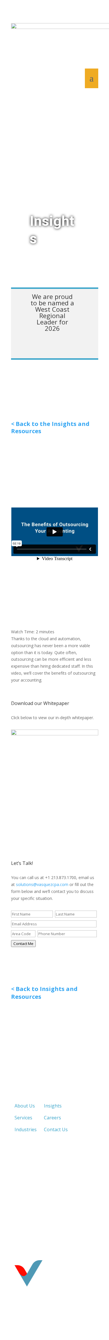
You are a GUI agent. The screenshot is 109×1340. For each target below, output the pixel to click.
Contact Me (23, 943)
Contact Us (56, 1129)
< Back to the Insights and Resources (50, 427)
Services (23, 1117)
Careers (52, 1117)
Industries (26, 1129)
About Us (25, 1106)
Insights (53, 1106)
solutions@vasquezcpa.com (42, 884)
